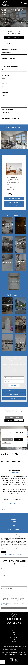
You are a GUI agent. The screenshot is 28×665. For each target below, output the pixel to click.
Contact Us (14, 398)
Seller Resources (14, 391)
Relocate (14, 636)
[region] (14, 140)
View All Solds (8, 439)
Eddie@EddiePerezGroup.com (18, 650)
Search (14, 630)
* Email (2, 582)
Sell (14, 634)
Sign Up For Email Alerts (14, 37)
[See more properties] (23, 179)
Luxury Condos (14, 637)
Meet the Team (14, 394)
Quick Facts (17, 29)
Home (14, 629)
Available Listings (14, 31)
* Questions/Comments (6, 588)
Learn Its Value (14, 385)
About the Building (14, 33)
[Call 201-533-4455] (18, 3)
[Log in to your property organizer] (22, 3)
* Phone (3, 575)
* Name (3, 568)
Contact (14, 641)
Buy (14, 632)
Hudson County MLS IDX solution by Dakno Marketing (12, 555)
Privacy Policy (4, 604)
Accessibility (23, 654)
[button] (23, 180)
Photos (9, 29)
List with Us (9, 420)
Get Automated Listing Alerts (14, 417)
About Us (14, 639)
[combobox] (14, 377)
